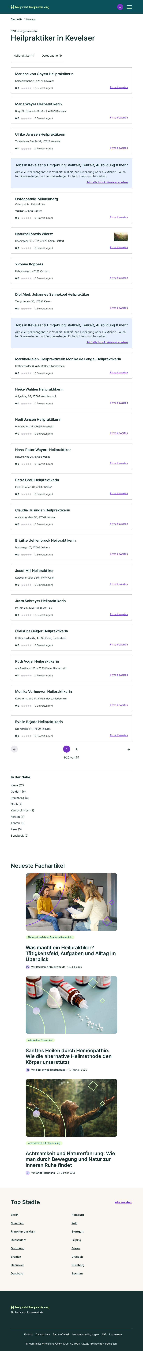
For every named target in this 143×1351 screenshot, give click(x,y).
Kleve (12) (17, 785)
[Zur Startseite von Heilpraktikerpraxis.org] (30, 7)
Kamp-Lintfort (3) (22, 810)
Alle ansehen (123, 1202)
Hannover (17, 1265)
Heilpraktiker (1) (24, 55)
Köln (74, 1223)
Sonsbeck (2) (19, 835)
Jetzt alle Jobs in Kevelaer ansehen (107, 182)
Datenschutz (43, 1334)
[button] (120, 7)
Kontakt (28, 1334)
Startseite (16, 19)
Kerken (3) (17, 816)
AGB (103, 1334)
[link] (71, 80)
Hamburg (78, 1214)
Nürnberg (78, 1265)
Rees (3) (16, 829)
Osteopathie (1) (52, 55)
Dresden (77, 1256)
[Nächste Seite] (128, 749)
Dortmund (17, 1248)
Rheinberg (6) (20, 798)
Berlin (14, 1214)
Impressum (115, 1334)
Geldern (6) (18, 791)
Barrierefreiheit (61, 1334)
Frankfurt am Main (23, 1231)
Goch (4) (16, 804)
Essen (76, 1248)
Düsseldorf (18, 1240)
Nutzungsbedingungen (85, 1334)
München (17, 1223)
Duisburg (17, 1273)
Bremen (16, 1256)
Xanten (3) (18, 823)
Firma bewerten (119, 87)
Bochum (77, 1273)
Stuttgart (78, 1231)
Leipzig (76, 1240)
